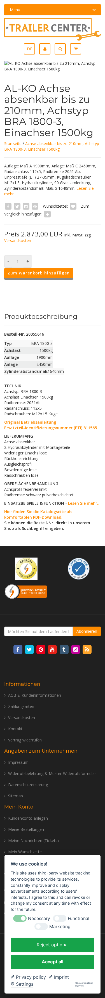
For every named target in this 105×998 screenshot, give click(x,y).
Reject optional (53, 944)
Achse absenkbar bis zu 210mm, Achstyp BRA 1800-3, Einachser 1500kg (51, 146)
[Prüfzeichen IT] (26, 568)
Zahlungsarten (21, 706)
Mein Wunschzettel (25, 851)
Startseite (13, 143)
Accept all (52, 961)
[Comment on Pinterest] (35, 206)
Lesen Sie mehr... (84, 503)
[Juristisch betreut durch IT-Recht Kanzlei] (26, 591)
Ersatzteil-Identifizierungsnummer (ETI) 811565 (50, 427)
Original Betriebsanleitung (30, 422)
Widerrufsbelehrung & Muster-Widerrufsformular (52, 773)
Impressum (18, 762)
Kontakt (15, 728)
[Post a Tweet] (17, 206)
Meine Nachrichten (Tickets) (33, 840)
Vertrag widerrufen (25, 740)
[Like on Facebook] (8, 206)
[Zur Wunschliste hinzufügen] (73, 206)
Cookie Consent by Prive (84, 984)
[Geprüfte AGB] (78, 568)
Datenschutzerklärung (28, 784)
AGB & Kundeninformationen (34, 695)
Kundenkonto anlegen (28, 818)
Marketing (60, 926)
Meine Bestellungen (26, 829)
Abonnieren (86, 631)
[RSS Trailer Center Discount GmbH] (87, 649)
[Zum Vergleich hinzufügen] (47, 214)
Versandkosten (17, 240)
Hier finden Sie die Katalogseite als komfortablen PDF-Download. (38, 514)
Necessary (39, 918)
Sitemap (15, 795)
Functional (78, 918)
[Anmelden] (47, 48)
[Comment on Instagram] (26, 206)
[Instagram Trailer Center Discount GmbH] (76, 649)
